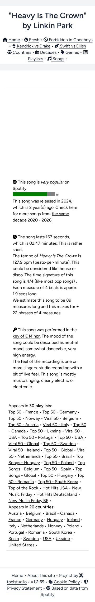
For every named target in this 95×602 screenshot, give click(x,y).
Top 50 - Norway (24, 418)
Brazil (51, 513)
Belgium (33, 513)
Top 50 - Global (58, 449)
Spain (13, 538)
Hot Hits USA (55, 487)
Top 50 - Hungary (56, 475)
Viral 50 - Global (23, 443)
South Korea (60, 532)
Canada (67, 513)
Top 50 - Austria (23, 424)
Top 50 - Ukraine (45, 431)
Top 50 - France (23, 412)
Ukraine (63, 538)
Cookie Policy (66, 581)
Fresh (33, 39)
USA (47, 538)
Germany (34, 519)
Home (13, 39)
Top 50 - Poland (59, 462)
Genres (71, 52)
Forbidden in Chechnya (70, 39)
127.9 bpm (23, 262)
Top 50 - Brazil (58, 456)
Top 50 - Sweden (59, 443)
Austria (15, 513)
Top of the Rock (23, 487)
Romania (36, 532)
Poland (72, 525)
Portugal (16, 532)
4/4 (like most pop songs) (51, 281)
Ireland (73, 519)
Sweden (31, 538)
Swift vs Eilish (72, 46)
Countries (21, 52)
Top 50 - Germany (59, 412)
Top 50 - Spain (57, 468)
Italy (12, 525)
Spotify (47, 594)
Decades (47, 52)
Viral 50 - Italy (56, 424)
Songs (57, 58)
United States (21, 544)
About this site (41, 575)
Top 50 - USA (70, 437)
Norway (55, 525)
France (14, 519)
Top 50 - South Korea (58, 481)
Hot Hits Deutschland (56, 494)
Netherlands (32, 525)
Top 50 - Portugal (37, 437)
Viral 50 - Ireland (24, 449)
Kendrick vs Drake (33, 46)
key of (26, 336)
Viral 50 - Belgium (61, 418)
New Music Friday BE (28, 500)
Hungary (55, 519)
